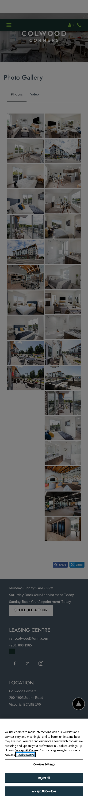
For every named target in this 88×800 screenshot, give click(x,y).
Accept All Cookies (44, 791)
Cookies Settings (44, 764)
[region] (44, 759)
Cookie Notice (25, 755)
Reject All (44, 778)
